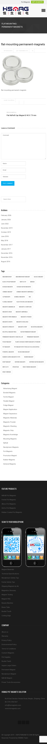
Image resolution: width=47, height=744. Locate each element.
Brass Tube (6, 607)
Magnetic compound (25, 306)
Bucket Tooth (6, 611)
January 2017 (6, 249)
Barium (32, 281)
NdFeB (5, 443)
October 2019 (6, 232)
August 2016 (5, 262)
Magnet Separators (10, 414)
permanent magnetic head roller (13, 337)
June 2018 (5, 236)
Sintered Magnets (20, 362)
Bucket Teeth (6, 661)
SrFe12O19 (6, 367)
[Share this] (17, 102)
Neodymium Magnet (9, 674)
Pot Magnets (6, 347)
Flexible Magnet (8, 401)
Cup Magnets (6, 296)
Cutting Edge (6, 616)
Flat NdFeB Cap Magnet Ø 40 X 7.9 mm (21, 115)
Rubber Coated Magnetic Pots (11, 357)
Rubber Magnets (9, 460)
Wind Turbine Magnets (29, 367)
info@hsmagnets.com (13, 705)
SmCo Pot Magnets (9, 508)
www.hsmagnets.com (12, 708)
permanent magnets (33, 337)
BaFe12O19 (23, 281)
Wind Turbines (7, 372)
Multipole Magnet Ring (9, 332)
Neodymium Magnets (11, 447)
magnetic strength (8, 327)
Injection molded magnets (25, 301)
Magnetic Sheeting (10, 426)
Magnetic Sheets (7, 322)
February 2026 (6, 215)
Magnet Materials (8, 569)
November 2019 (6, 228)
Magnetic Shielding (22, 322)
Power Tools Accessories (11, 682)
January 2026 (6, 220)
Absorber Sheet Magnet (23, 276)
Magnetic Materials (10, 418)
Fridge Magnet (8, 405)
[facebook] (19, 722)
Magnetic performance (10, 317)
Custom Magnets (8, 653)
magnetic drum (7, 311)
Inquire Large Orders (9, 665)
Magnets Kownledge (10, 435)
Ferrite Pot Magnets (9, 500)
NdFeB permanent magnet (28, 332)
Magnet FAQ (6, 599)
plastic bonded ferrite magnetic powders (27, 342)
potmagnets (8, 51)
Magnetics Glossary (9, 590)
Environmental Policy (9, 644)
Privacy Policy (6, 640)
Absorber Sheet (7, 276)
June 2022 (5, 224)
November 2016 (6, 257)
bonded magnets (8, 286)
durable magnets (19, 296)
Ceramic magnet (7, 291)
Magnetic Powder (9, 422)
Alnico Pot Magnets (9, 504)
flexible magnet (7, 301)
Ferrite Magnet (8, 397)
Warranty (5, 636)
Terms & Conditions (9, 649)
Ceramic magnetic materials (24, 291)
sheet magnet (7, 362)
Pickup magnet (7, 342)
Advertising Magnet (10, 388)
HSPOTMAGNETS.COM (24, 735)
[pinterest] (27, 722)
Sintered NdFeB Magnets (36, 362)
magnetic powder (26, 317)
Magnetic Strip (22, 327)
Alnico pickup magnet (9, 281)
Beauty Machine (7, 603)
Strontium (16, 367)
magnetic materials (22, 311)
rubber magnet (28, 357)
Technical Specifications (10, 574)
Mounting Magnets (37, 327)
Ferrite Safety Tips (8, 582)
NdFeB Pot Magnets (9, 496)
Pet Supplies (6, 657)
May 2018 (4, 241)
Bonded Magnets (9, 393)
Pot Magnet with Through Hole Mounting (26, 347)
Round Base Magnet (24, 352)
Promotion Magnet (10, 456)
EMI (30, 296)
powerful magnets (8, 352)
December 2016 (6, 253)
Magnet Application (10, 409)
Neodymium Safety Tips (10, 578)
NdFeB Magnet (7, 678)
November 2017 (6, 245)
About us (5, 632)
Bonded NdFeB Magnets (24, 286)
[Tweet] (22, 102)
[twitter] (23, 722)
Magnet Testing (7, 595)
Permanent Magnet (8, 670)
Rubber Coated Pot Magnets (12, 512)
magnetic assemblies (9, 306)
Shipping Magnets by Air (10, 586)
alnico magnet (38, 276)
